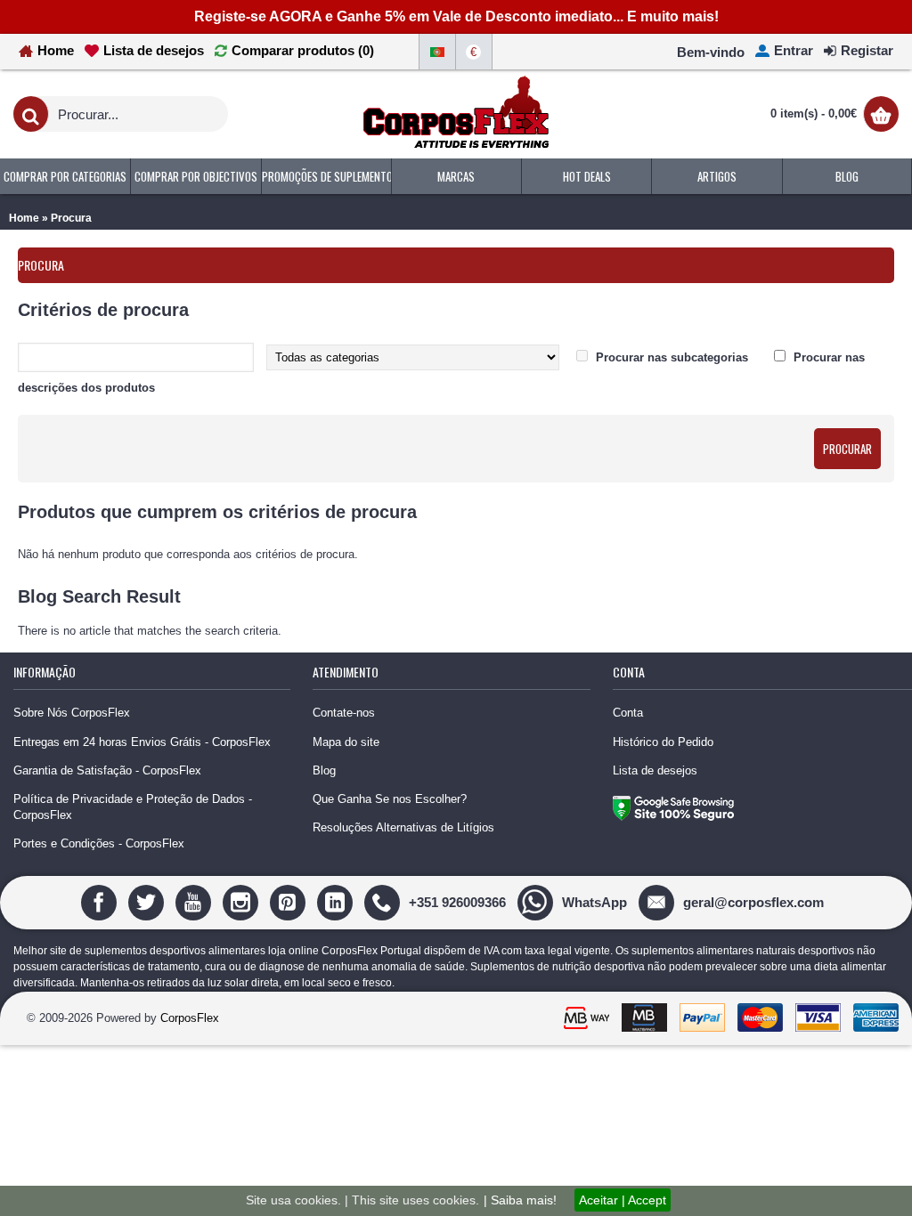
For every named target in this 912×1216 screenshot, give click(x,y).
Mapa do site (346, 742)
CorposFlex (189, 1018)
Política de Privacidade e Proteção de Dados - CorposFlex (132, 807)
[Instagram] (243, 901)
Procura (71, 218)
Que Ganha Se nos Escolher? (390, 799)
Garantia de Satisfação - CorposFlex (107, 770)
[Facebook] (101, 901)
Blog (324, 770)
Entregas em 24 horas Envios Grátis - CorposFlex (142, 742)
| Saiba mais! (520, 1200)
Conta (628, 712)
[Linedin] (337, 901)
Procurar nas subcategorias (672, 357)
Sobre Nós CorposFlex (71, 712)
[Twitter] (148, 901)
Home (24, 218)
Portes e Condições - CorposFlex (98, 843)
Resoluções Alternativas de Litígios (403, 827)
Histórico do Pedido (663, 742)
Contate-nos (344, 712)
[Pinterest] (290, 901)
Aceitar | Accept (622, 1200)
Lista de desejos (655, 770)
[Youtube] (195, 901)
